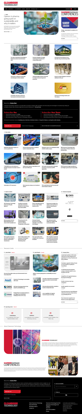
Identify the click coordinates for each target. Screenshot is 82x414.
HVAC (39, 172)
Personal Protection (56, 153)
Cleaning (76, 153)
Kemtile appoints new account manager (67, 287)
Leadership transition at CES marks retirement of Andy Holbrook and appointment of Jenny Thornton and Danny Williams (69, 257)
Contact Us (31, 408)
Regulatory (19, 172)
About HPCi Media (33, 404)
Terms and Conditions (50, 409)
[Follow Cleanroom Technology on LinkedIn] (66, 395)
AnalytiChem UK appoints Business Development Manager (68, 276)
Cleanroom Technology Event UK (53, 403)
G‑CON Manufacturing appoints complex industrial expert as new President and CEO (68, 271)
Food (58, 172)
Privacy (47, 411)
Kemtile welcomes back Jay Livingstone (67, 282)
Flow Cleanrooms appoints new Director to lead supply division (68, 298)
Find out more (6, 31)
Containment (19, 153)
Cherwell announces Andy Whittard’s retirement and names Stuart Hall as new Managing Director (69, 293)
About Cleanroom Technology (35, 403)
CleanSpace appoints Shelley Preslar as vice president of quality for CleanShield (69, 264)
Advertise (48, 407)
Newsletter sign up (33, 406)
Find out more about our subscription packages (51, 125)
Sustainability (38, 153)
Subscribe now (8, 125)
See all (13, 252)
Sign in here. (31, 125)
